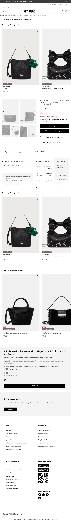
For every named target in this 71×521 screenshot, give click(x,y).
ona (4, 7)
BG (4, 514)
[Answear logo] (29, 11)
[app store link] (43, 469)
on (8, 7)
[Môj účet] (63, 11)
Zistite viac (11, 409)
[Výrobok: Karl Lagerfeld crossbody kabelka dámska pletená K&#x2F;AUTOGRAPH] (20, 302)
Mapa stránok (54, 510)
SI (16, 514)
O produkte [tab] (8, 152)
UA (19, 514)
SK (17, 514)
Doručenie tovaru (10, 473)
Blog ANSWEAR (42, 440)
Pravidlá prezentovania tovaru (46, 437)
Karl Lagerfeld (44, 100)
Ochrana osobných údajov (13, 449)
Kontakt (8, 492)
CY (5, 514)
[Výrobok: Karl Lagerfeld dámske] (20, 57)
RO (15, 514)
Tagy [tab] (19, 152)
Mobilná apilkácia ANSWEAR (46, 446)
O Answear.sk (10, 430)
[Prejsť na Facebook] (39, 494)
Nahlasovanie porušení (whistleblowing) (17, 443)
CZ (7, 514)
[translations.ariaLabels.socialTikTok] (39, 498)
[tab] (36, 152)
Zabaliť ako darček (11, 485)
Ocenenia (8, 437)
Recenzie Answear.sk (12, 433)
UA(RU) (21, 514)
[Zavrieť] (66, 1)
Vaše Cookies (46, 510)
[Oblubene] (66, 11)
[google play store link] (43, 465)
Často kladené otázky (12, 488)
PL (13, 514)
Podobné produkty (54, 126)
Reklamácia (9, 467)
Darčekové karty (10, 482)
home (4, 15)
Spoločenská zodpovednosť (13, 446)
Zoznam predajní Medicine (13, 479)
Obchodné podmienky (44, 430)
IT (12, 514)
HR (10, 514)
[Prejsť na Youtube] (47, 494)
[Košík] (69, 11)
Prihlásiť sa (35, 385)
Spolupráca (9, 440)
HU (11, 514)
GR (8, 514)
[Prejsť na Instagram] (43, 494)
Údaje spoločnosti (35, 510)
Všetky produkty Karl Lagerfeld (54, 131)
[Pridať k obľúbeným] (37, 30)
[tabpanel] (35, 172)
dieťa (4, 11)
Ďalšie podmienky (43, 433)
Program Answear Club (44, 443)
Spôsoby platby (10, 476)
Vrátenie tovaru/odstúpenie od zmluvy (16, 470)
